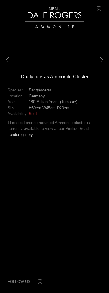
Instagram (98, 9)
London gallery (20, 134)
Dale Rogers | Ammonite (51, 31)
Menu (54, 9)
